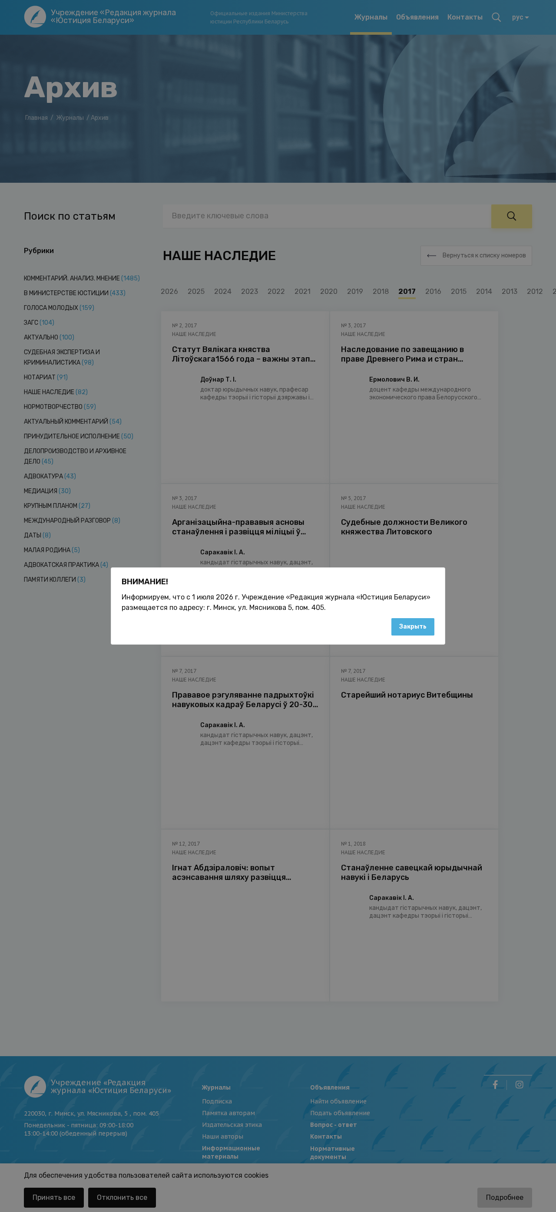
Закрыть (413, 626)
